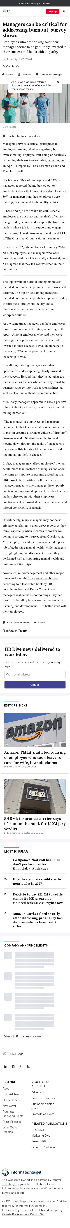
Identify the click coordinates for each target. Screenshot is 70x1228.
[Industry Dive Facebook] (13, 1066)
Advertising (38, 1092)
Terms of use (30, 1210)
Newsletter (9, 1106)
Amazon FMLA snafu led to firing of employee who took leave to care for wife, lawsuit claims (35, 757)
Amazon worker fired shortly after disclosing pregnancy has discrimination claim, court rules (38, 920)
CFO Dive (37, 1130)
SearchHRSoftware (43, 1147)
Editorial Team (11, 1094)
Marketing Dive (40, 1135)
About (6, 1088)
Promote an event (42, 1114)
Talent (22, 630)
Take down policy (52, 1210)
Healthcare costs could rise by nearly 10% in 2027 (37, 881)
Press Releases (12, 1121)
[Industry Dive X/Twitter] (20, 1066)
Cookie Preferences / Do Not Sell (23, 1214)
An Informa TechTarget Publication (35, 3)
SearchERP (38, 1141)
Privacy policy (11, 1210)
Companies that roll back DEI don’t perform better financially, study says (36, 864)
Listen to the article (25, 135)
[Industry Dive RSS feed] (28, 1066)
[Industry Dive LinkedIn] (5, 1066)
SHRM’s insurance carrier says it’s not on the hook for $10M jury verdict (35, 823)
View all (9, 1036)
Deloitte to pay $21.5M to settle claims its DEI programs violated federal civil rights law (38, 898)
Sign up (53, 11)
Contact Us (10, 1100)
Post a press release (28, 1036)
